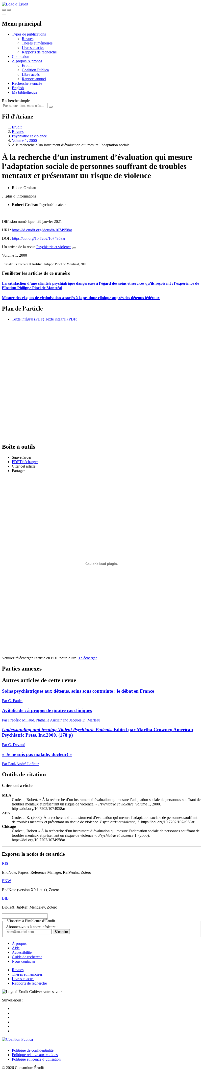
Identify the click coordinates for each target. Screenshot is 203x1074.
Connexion (20, 56)
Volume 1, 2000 (24, 140)
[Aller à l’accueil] (15, 4)
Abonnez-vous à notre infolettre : (31, 927)
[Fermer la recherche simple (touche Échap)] (9, 10)
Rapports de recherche (39, 52)
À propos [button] (19, 61)
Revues (27, 39)
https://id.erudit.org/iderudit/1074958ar (42, 230)
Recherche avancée (27, 83)
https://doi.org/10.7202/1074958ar (38, 238)
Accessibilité (22, 952)
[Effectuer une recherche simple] (4, 10)
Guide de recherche (27, 957)
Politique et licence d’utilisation (36, 1059)
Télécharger (87, 658)
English (18, 88)
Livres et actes (33, 47)
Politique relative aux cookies (35, 1055)
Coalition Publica (35, 70)
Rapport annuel (34, 79)
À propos (34, 61)
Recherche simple (16, 101)
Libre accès (31, 74)
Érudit (26, 65)
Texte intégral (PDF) (28, 319)
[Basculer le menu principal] (4, 14)
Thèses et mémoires (37, 43)
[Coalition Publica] (17, 1039)
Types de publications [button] (29, 34)
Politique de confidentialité (32, 1050)
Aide (16, 948)
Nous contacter (23, 961)
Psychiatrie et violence (29, 136)
